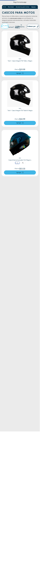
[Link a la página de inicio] (4, 7)
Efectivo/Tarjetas (13, 27)
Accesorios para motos (22, 7)
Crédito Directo (17, 27)
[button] (17, 163)
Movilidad (11, 7)
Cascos (33, 7)
